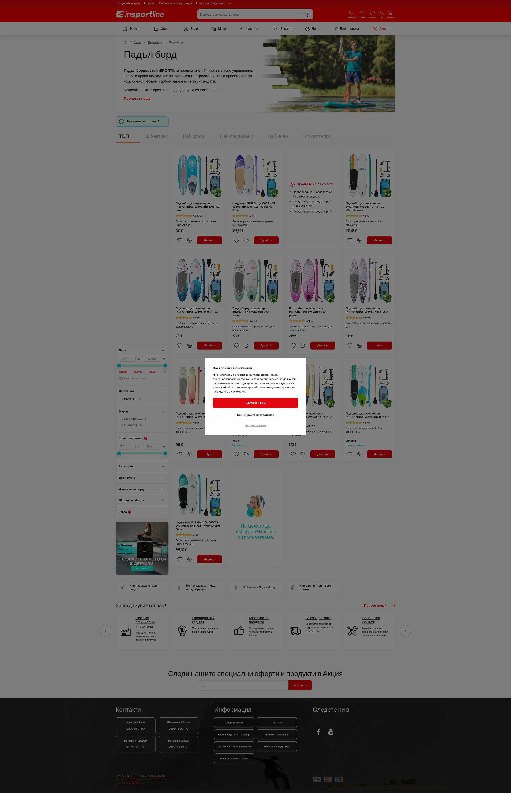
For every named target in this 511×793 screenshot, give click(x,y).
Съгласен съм (255, 402)
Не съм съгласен (255, 425)
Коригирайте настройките (255, 415)
